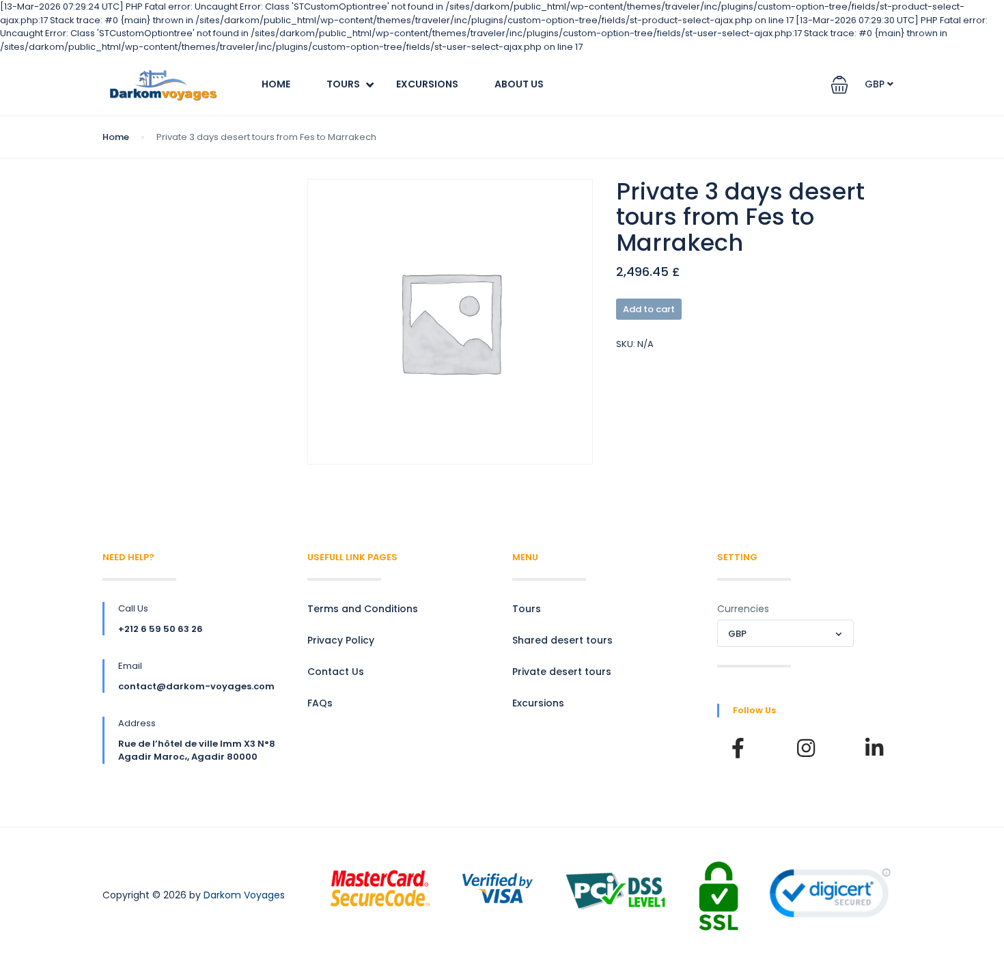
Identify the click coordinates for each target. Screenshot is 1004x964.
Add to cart (649, 309)
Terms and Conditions (362, 609)
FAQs (320, 703)
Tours (343, 84)
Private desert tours (561, 671)
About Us (519, 84)
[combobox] (785, 633)
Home (276, 84)
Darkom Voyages (244, 895)
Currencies (743, 609)
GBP (876, 84)
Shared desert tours (562, 640)
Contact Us (335, 671)
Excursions (427, 84)
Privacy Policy (340, 640)
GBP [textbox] (737, 633)
